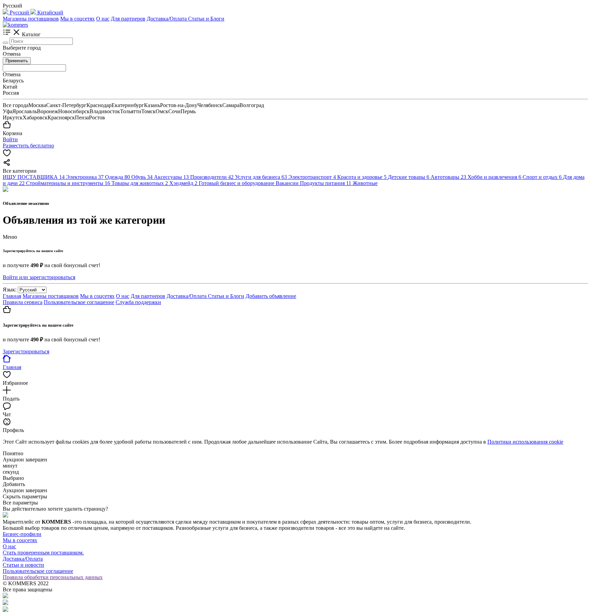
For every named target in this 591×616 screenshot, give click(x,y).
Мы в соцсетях (77, 19)
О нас (102, 19)
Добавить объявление (271, 296)
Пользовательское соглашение (79, 302)
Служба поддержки (138, 302)
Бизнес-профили (22, 534)
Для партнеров (128, 19)
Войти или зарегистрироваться (39, 277)
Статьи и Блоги (206, 19)
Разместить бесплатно (28, 145)
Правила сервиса (22, 302)
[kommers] (15, 25)
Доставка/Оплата (167, 19)
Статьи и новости (23, 565)
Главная (12, 296)
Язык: (9, 289)
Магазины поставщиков (31, 19)
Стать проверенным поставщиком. (43, 552)
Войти (10, 139)
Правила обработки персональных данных (53, 577)
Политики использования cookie (525, 442)
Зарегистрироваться (26, 351)
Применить (16, 60)
